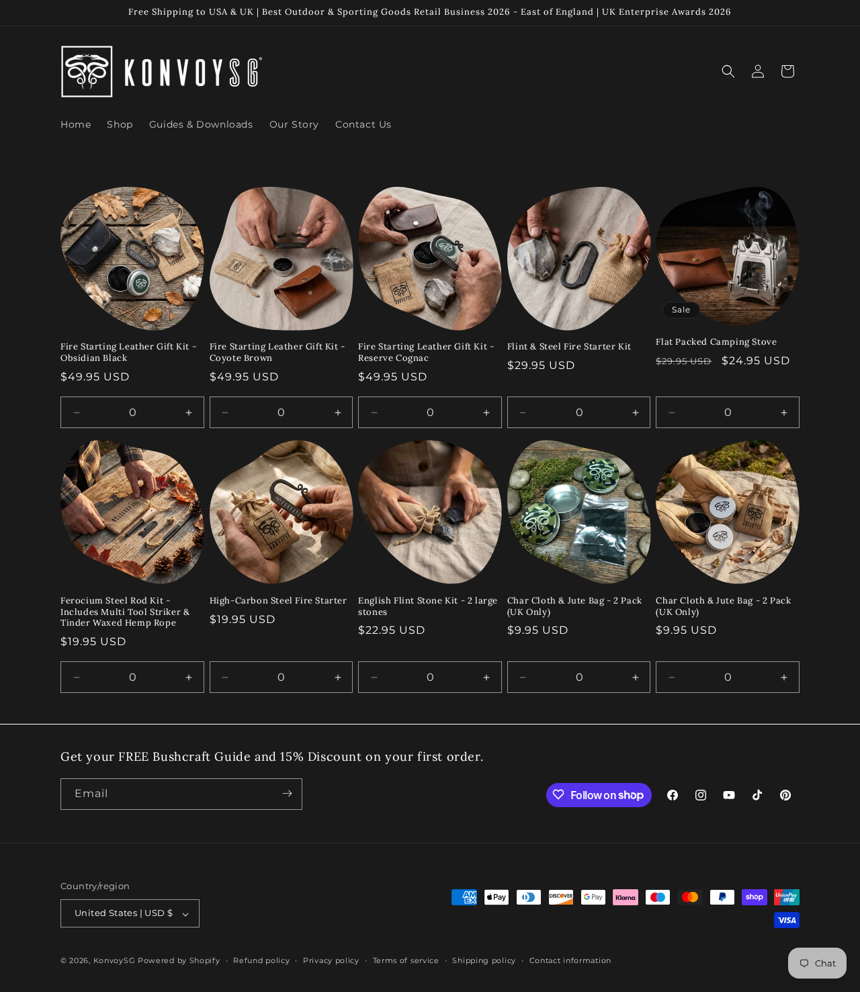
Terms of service (406, 960)
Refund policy (261, 960)
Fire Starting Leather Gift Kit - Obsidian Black (128, 352)
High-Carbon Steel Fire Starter (278, 600)
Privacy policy (331, 960)
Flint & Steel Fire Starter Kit (569, 346)
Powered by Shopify (179, 961)
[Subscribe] (287, 793)
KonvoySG (114, 961)
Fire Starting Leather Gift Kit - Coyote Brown (277, 352)
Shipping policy (484, 960)
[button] (728, 71)
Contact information (570, 960)
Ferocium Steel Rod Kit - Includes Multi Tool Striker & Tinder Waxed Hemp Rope (124, 612)
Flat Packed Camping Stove (716, 342)
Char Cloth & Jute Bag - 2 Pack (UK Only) (574, 606)
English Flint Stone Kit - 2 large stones (428, 606)
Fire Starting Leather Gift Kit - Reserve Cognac (426, 352)
